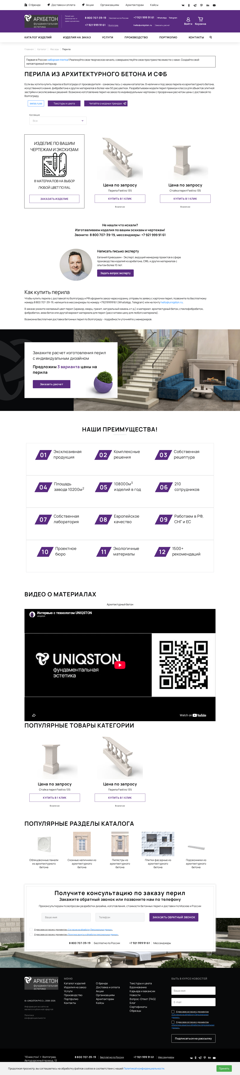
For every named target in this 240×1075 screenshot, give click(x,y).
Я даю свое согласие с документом (73, 929)
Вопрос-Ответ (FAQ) (143, 999)
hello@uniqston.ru (143, 25)
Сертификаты (138, 1007)
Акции (90, 5)
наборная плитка (57, 59)
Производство (136, 37)
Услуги (107, 37)
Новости (135, 995)
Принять (224, 1068)
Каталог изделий (38, 37)
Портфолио (168, 37)
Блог (133, 1003)
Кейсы (154, 5)
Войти (188, 24)
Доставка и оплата (63, 5)
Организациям (109, 5)
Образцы (135, 1011)
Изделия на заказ (77, 37)
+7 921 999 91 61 (95, 25)
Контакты (196, 37)
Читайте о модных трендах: (106, 103)
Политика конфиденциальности (35, 1016)
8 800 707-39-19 (96, 18)
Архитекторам (135, 5)
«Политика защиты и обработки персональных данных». (93, 934)
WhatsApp (162, 17)
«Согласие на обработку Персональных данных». (90, 929)
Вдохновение (138, 987)
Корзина (200, 24)
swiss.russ (36, 103)
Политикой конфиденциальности (144, 1068)
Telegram (173, 17)
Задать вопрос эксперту (115, 273)
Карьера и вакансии (142, 991)
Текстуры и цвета (64, 103)
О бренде (35, 5)
